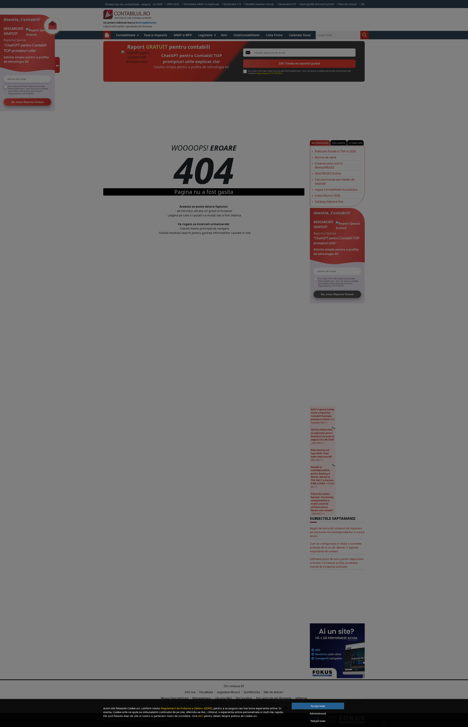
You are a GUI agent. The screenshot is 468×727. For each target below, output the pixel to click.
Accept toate (318, 706)
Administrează (318, 713)
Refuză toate (318, 721)
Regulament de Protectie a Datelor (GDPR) (186, 708)
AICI (200, 716)
